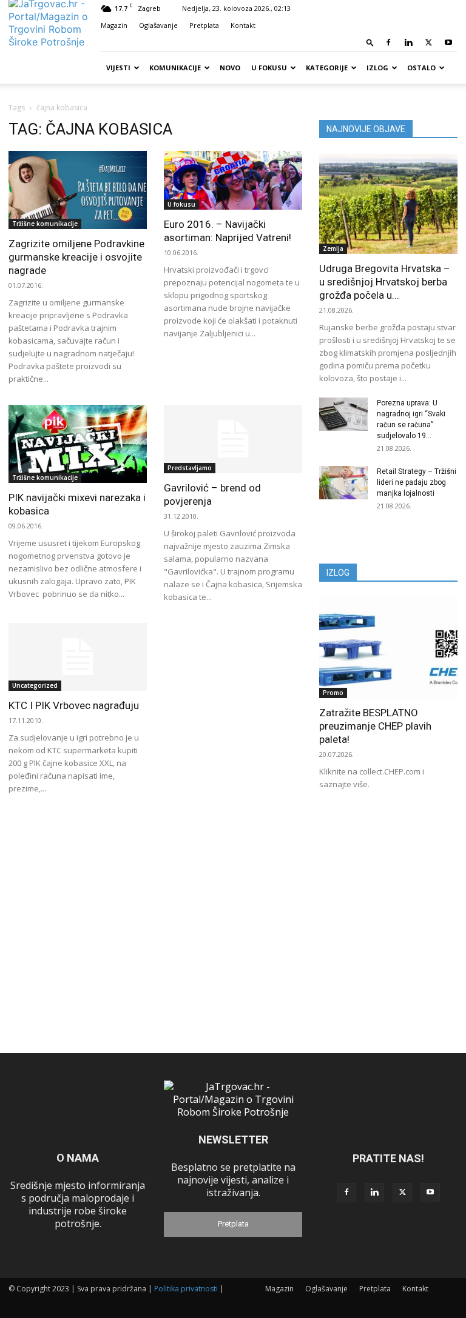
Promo (333, 692)
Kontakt (243, 25)
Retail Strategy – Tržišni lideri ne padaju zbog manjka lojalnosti (416, 482)
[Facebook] (388, 42)
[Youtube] (448, 42)
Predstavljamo (189, 468)
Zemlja (333, 248)
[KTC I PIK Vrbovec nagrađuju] (77, 657)
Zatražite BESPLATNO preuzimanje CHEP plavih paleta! (375, 726)
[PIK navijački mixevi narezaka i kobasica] (77, 444)
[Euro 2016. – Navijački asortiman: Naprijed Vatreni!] (233, 180)
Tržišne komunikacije (45, 223)
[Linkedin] (408, 42)
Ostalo (421, 67)
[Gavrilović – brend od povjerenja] (233, 439)
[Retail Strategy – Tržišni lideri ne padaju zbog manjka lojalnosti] (343, 482)
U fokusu (269, 67)
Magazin (114, 25)
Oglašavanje (158, 25)
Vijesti (118, 67)
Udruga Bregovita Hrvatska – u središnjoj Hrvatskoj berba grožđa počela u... (384, 281)
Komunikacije (175, 67)
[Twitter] (428, 42)
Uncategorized (35, 685)
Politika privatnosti (186, 1288)
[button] (370, 42)
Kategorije (327, 67)
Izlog (377, 67)
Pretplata (204, 25)
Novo (230, 67)
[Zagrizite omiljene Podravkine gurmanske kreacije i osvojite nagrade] (77, 190)
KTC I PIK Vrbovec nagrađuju (73, 705)
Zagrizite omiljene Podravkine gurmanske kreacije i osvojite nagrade (76, 257)
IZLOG (338, 572)
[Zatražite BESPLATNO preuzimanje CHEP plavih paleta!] (388, 647)
